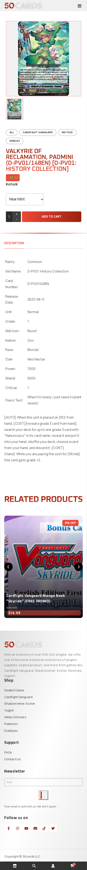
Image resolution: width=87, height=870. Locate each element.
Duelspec (11, 730)
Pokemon (11, 724)
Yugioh (9, 710)
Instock (67, 132)
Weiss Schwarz (15, 717)
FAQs (8, 752)
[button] (8, 567)
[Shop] (15, 866)
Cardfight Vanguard (38, 132)
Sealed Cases (14, 690)
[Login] (53, 866)
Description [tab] (14, 243)
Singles (15, 141)
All (12, 132)
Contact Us (12, 759)
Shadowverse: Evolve (19, 703)
